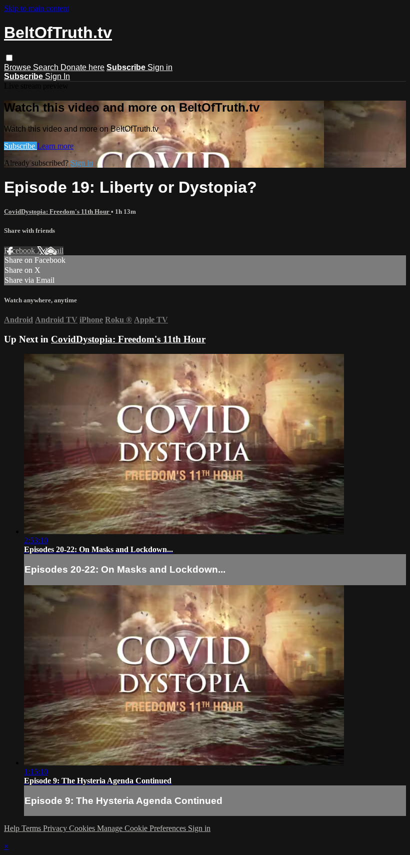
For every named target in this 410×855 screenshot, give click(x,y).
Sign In (57, 76)
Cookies (83, 828)
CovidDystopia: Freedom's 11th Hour (57, 211)
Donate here (82, 67)
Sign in (160, 67)
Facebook (20, 250)
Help (13, 828)
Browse (18, 67)
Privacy (56, 828)
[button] (9, 58)
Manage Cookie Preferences (142, 828)
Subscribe (20, 146)
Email (54, 250)
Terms (32, 828)
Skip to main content (36, 8)
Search (46, 67)
